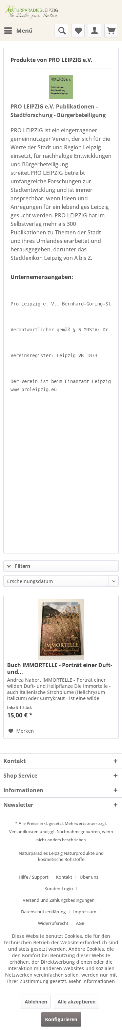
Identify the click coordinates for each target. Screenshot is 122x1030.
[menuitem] (18, 30)
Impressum (84, 912)
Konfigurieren (61, 1019)
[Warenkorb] (111, 30)
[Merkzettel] (78, 30)
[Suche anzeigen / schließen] (61, 30)
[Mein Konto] (94, 30)
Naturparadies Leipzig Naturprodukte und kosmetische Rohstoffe (61, 856)
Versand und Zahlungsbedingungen (59, 900)
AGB (80, 923)
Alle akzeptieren (77, 1001)
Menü (24, 30)
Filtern (22, 566)
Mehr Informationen (92, 981)
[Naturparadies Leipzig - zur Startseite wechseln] (32, 11)
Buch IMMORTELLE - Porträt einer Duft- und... (59, 668)
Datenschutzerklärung (43, 912)
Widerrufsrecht (53, 923)
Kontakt (64, 877)
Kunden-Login (58, 888)
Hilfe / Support (33, 877)
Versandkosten (24, 831)
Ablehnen (36, 1001)
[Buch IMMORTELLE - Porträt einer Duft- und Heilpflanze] (61, 629)
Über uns (89, 877)
